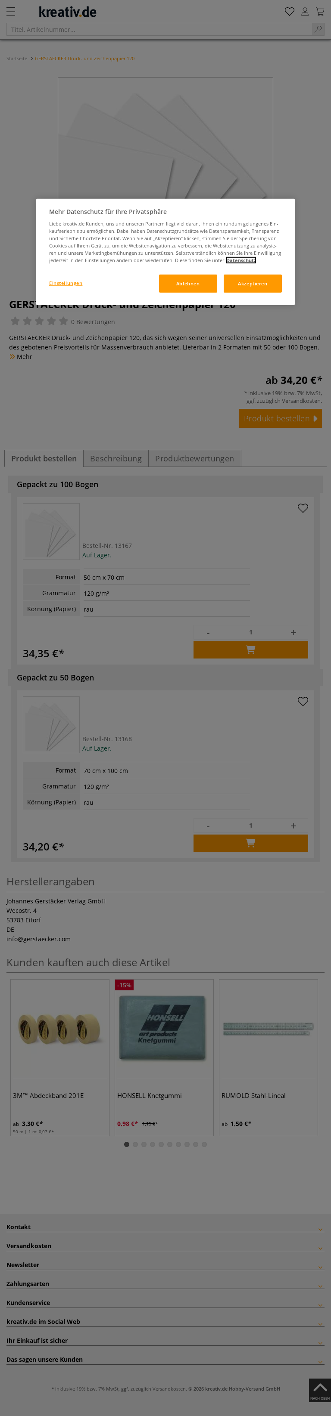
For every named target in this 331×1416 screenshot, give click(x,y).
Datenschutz (241, 260)
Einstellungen (65, 283)
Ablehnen (188, 283)
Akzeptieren (252, 283)
